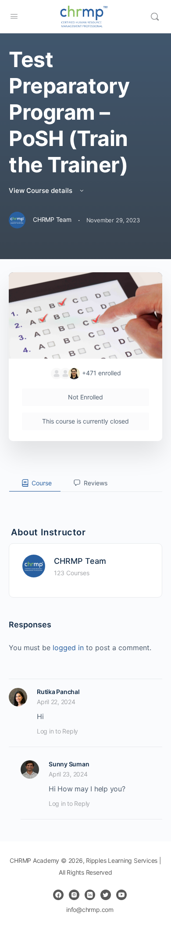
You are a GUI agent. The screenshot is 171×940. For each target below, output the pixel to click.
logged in (68, 647)
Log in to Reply (57, 731)
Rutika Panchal (58, 691)
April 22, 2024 (56, 701)
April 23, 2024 (68, 774)
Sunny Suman (69, 764)
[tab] (35, 483)
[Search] (155, 16)
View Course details (41, 190)
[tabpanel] (85, 499)
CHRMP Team (80, 561)
